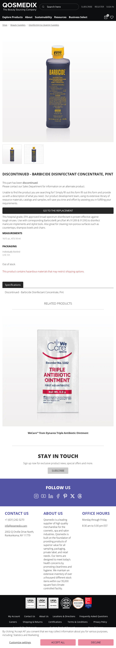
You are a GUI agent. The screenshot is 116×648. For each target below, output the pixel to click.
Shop (4, 24)
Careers (13, 621)
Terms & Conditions (78, 621)
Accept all (58, 642)
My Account (14, 616)
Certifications (55, 621)
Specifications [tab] (13, 285)
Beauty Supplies (18, 24)
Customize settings (20, 642)
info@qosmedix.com (16, 525)
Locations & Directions (64, 616)
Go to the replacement (58, 210)
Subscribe (58, 470)
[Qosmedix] (19, 6)
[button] (110, 6)
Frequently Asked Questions (93, 616)
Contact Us (29, 616)
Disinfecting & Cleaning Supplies (44, 24)
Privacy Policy (100, 621)
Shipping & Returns (33, 621)
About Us (43, 616)
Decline (96, 642)
